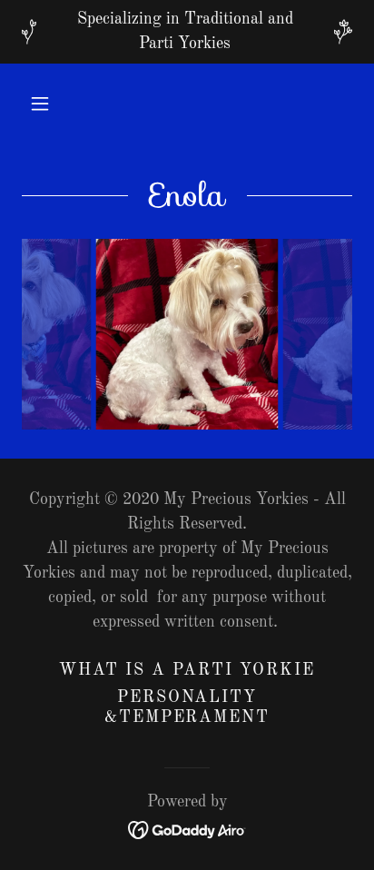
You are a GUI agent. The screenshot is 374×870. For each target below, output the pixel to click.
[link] (187, 829)
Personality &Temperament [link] (187, 707)
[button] (40, 103)
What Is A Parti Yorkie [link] (186, 670)
